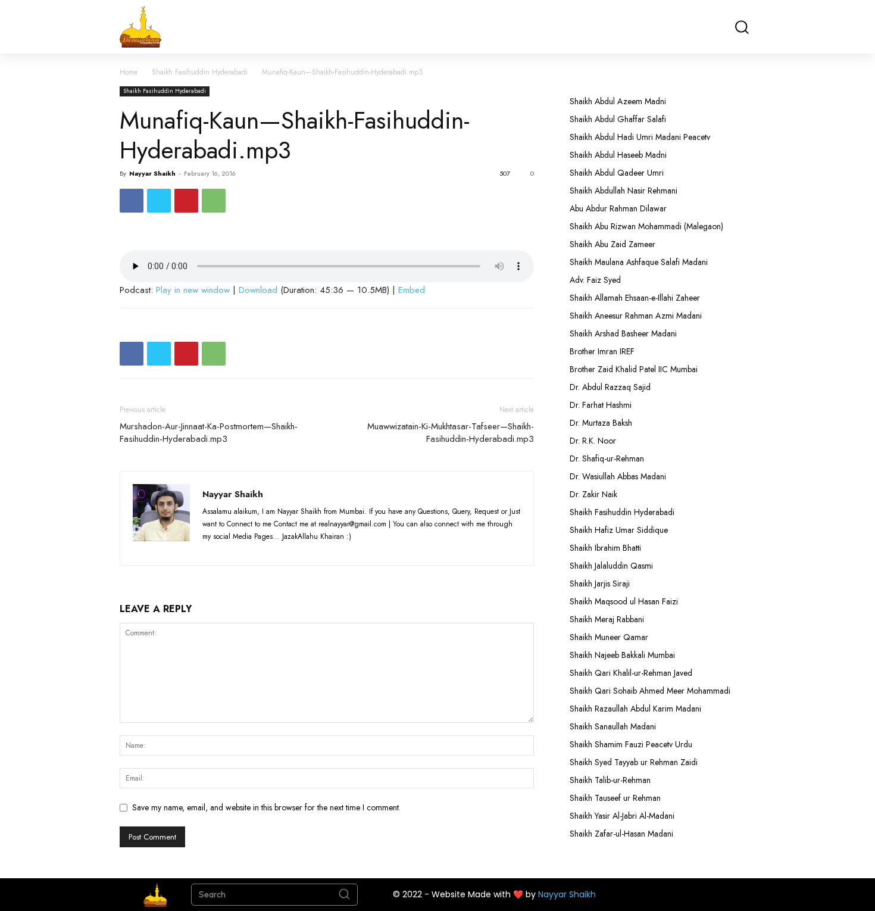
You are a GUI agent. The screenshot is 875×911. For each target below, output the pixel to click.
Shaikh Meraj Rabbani (607, 619)
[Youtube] (300, 549)
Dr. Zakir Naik (593, 494)
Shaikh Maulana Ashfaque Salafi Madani (639, 262)
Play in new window (193, 290)
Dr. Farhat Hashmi (601, 405)
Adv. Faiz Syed (595, 280)
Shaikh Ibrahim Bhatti (605, 548)
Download (258, 290)
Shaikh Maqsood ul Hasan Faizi (624, 601)
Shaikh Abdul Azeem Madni (618, 101)
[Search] (344, 895)
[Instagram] (235, 549)
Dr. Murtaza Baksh (601, 423)
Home (129, 72)
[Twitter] (159, 201)
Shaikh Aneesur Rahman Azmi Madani (636, 316)
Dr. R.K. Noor (593, 441)
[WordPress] (279, 549)
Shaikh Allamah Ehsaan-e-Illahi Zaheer (635, 298)
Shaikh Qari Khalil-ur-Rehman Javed (631, 673)
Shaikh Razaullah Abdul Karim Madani (635, 709)
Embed (411, 290)
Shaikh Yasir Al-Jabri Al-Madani (622, 816)
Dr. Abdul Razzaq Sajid (610, 387)
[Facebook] (131, 201)
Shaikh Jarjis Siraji (600, 583)
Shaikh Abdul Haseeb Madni (618, 155)
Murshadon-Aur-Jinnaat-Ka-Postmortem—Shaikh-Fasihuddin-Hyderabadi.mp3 (209, 432)
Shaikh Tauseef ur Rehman (615, 798)
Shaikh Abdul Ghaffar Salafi (618, 119)
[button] (741, 27)
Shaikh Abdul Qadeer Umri (617, 173)
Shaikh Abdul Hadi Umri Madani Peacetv (640, 137)
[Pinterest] (186, 201)
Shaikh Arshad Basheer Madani (623, 333)
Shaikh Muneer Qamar (609, 637)
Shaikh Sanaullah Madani (613, 726)
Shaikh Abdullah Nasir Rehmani (623, 190)
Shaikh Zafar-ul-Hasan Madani (621, 834)
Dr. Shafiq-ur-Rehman (607, 458)
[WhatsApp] (214, 201)
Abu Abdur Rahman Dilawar (618, 208)
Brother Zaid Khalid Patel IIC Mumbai (634, 369)
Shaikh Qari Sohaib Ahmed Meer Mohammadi (650, 691)
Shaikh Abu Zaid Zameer (612, 244)
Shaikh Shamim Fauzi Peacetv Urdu (631, 744)
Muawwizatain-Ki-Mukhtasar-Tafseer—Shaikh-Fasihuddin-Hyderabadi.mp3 (450, 432)
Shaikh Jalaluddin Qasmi (611, 566)
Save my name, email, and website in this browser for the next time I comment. (266, 807)
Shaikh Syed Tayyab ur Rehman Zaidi (634, 762)
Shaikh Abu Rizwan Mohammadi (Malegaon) (646, 226)
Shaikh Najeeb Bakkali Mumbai (623, 655)
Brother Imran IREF (602, 351)
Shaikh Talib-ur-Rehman (610, 780)
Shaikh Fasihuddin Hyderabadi (200, 72)
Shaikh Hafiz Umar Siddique (619, 530)
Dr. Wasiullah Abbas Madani (618, 476)
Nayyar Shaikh (152, 173)
